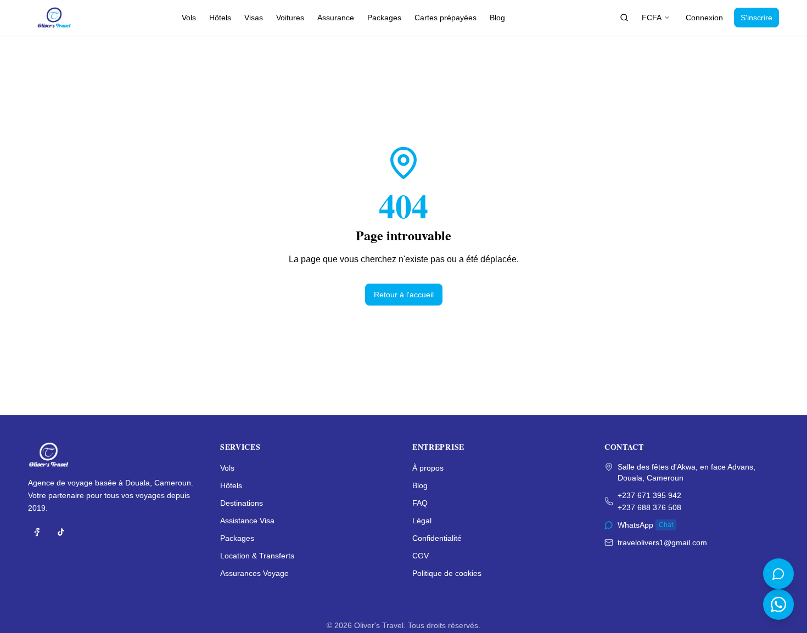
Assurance (335, 17)
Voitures (290, 17)
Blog (497, 17)
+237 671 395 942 (649, 495)
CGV (420, 555)
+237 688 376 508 (649, 507)
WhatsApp (645, 525)
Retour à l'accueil (404, 294)
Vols (189, 17)
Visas (253, 17)
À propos (428, 468)
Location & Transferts (257, 555)
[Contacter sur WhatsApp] (778, 604)
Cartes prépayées (445, 17)
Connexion (704, 17)
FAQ (420, 503)
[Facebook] (37, 532)
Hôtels (220, 17)
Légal (421, 520)
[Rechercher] (624, 17)
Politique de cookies (446, 573)
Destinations (241, 503)
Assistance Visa (247, 520)
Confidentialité (437, 538)
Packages (384, 17)
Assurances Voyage (254, 573)
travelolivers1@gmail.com (662, 542)
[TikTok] (61, 532)
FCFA (652, 17)
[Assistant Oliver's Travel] (778, 573)
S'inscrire (756, 17)
